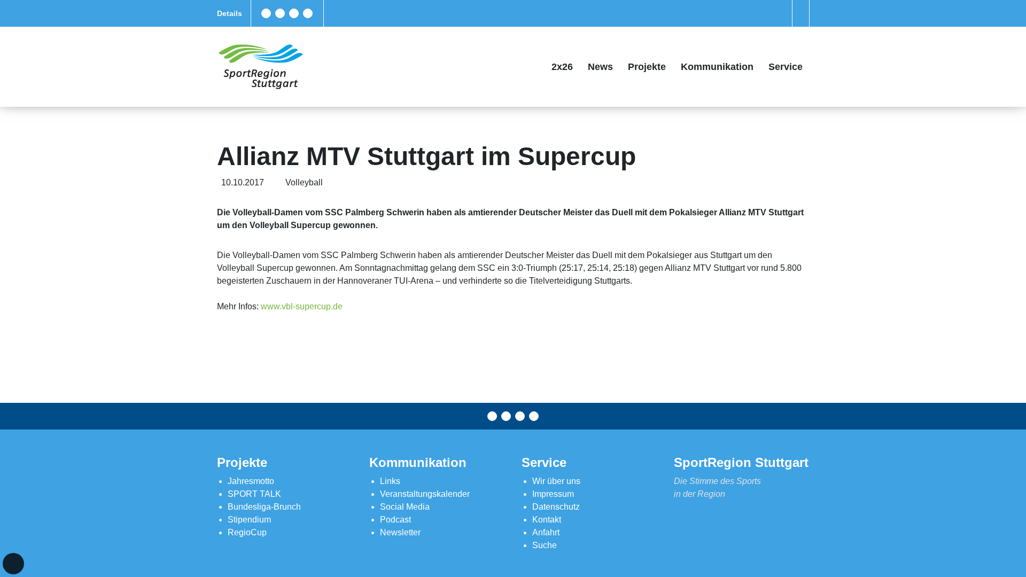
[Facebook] (266, 13)
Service (785, 66)
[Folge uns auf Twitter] (280, 13)
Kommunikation (717, 66)
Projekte (647, 66)
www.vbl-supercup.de (302, 306)
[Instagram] (294, 13)
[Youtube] (308, 13)
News (600, 66)
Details (229, 13)
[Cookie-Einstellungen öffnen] (13, 563)
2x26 (562, 66)
